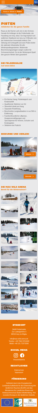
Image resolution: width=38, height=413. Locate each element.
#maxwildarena (19, 360)
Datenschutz (19, 370)
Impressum (19, 372)
